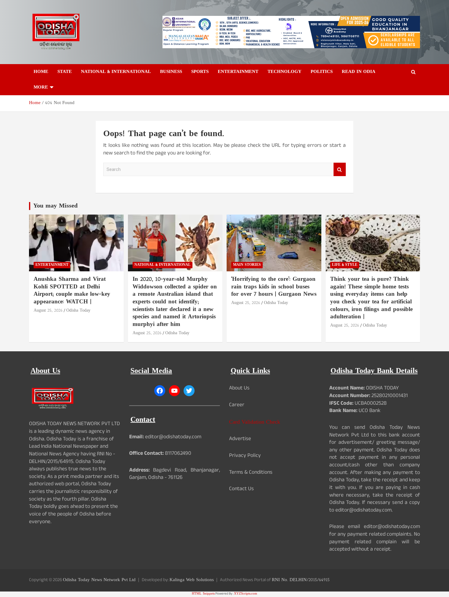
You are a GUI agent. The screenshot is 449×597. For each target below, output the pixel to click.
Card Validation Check (254, 422)
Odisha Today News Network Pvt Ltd (99, 580)
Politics (322, 71)
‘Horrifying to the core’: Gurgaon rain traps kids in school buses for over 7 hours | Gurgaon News (273, 287)
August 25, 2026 (48, 310)
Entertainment (238, 71)
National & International (116, 71)
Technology (284, 71)
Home (41, 71)
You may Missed (55, 206)
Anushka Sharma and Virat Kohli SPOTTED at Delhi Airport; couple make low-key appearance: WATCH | (72, 290)
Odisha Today (78, 310)
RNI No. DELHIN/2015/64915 (301, 580)
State (64, 71)
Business (171, 71)
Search (340, 169)
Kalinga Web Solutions (192, 580)
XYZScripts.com (245, 593)
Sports (200, 71)
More (41, 87)
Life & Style (344, 265)
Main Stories (247, 265)
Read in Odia (358, 71)
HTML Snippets (203, 593)
